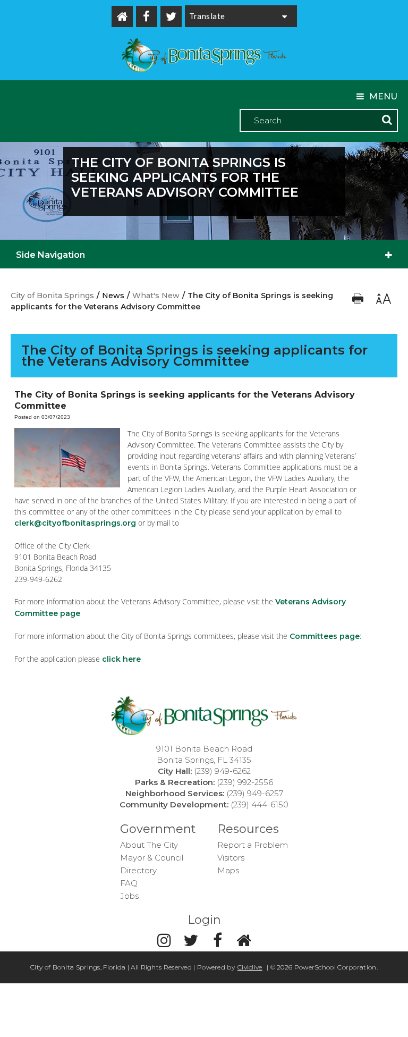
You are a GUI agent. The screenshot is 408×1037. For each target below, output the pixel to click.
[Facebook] (146, 16)
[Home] (122, 16)
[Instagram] (164, 940)
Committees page (325, 636)
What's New (156, 295)
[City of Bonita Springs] (204, 56)
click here (121, 659)
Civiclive (249, 967)
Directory (138, 870)
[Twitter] (171, 16)
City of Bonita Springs (52, 295)
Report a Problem (252, 845)
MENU (383, 96)
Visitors (230, 858)
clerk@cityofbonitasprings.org (75, 523)
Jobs (129, 896)
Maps (228, 870)
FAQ (129, 883)
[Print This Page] (359, 301)
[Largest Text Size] (382, 301)
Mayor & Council (151, 858)
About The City (149, 845)
